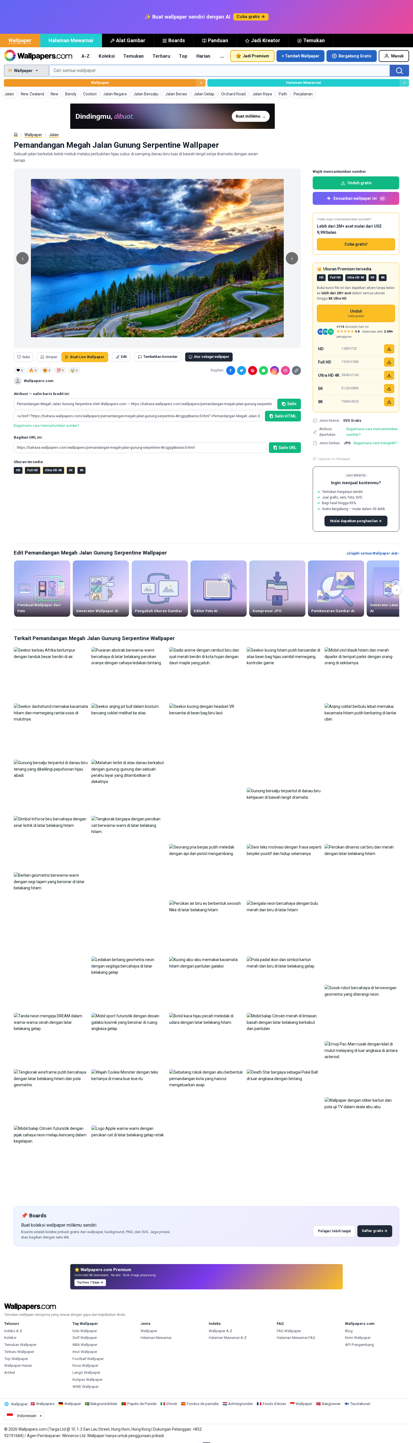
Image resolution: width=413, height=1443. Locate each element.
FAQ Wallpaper (289, 1331)
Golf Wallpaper (84, 1338)
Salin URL (287, 447)
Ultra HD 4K (53, 470)
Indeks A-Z (13, 1331)
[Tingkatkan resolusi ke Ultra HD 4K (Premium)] (389, 375)
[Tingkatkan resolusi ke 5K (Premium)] (389, 388)
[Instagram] (274, 370)
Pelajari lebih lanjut (334, 1231)
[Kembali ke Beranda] (38, 56)
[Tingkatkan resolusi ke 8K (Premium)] (389, 401)
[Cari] (399, 71)
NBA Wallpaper (84, 1345)
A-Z (85, 56)
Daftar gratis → (374, 1231)
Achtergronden (240, 1404)
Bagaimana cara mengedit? (375, 443)
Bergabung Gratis (355, 56)
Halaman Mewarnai (71, 40)
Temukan (314, 40)
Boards (176, 40)
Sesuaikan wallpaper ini (358, 198)
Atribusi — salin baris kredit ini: (42, 394)
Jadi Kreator (265, 40)
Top (183, 56)
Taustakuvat (360, 1404)
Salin (291, 403)
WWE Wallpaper (85, 1386)
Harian (203, 56)
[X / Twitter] (241, 370)
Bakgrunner (331, 1404)
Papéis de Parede (141, 1404)
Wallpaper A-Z (220, 1331)
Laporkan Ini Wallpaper (334, 459)
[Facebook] (230, 370)
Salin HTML (285, 416)
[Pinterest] (252, 370)
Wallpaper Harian (18, 1365)
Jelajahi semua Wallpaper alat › (372, 553)
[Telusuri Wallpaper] (201, 83)
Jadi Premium (256, 56)
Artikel (9, 1372)
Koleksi (107, 56)
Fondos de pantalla (203, 1404)
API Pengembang (359, 1345)
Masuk (397, 56)
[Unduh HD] (389, 348)
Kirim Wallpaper (358, 1338)
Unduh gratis (360, 183)
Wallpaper (19, 40)
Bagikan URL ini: (28, 437)
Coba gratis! (355, 244)
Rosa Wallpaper (85, 1365)
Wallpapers (45, 1404)
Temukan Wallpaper (20, 1345)
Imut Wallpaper (84, 1352)
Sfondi (171, 1404)
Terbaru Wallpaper (19, 1352)
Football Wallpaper (88, 1359)
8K (81, 470)
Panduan (218, 40)
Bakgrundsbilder (103, 1404)
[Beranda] (16, 134)
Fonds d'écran (274, 1404)
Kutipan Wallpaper (87, 1379)
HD (18, 470)
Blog (349, 1331)
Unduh (356, 313)
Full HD (32, 470)
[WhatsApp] (263, 370)
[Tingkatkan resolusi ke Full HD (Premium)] (389, 362)
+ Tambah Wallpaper (300, 56)
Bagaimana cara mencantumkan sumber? (46, 426)
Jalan (54, 135)
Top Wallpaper (16, 1359)
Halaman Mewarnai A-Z (228, 1338)
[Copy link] (296, 370)
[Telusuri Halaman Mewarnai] (404, 83)
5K (70, 470)
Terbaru (161, 56)
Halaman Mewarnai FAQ (296, 1338)
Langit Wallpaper (86, 1372)
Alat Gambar (130, 40)
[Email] (285, 370)
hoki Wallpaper (84, 1331)
